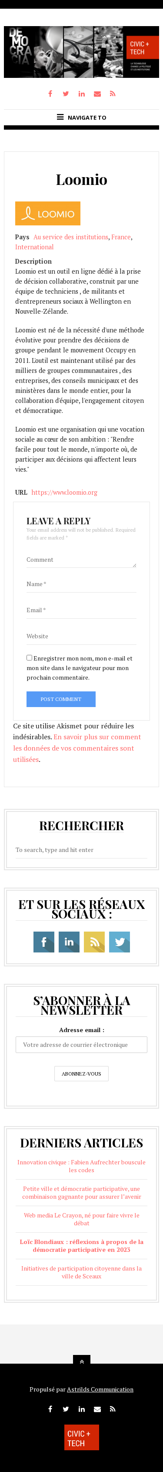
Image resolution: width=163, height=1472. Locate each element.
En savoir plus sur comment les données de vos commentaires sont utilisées (77, 748)
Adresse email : (81, 1030)
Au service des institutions (70, 237)
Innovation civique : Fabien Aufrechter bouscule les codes (81, 1166)
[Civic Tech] (81, 75)
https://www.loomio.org (64, 492)
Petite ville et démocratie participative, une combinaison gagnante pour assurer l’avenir (81, 1192)
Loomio (81, 179)
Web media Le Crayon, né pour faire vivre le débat (82, 1219)
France (121, 237)
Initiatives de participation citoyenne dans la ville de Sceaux (81, 1272)
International (34, 247)
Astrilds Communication (100, 1389)
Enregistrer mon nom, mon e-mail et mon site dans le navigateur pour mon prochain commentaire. (80, 668)
